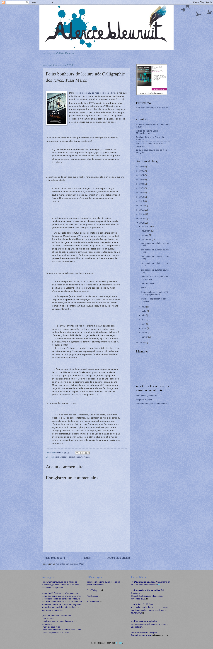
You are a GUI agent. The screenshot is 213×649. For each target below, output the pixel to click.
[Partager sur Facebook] (85, 452)
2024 (141, 175)
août (144, 307)
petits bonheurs (76, 457)
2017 (141, 205)
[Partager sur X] (82, 452)
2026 (141, 166)
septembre (147, 239)
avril (144, 324)
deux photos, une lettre (146, 395)
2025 (141, 171)
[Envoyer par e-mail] (76, 452)
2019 (141, 197)
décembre (146, 226)
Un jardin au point (144, 400)
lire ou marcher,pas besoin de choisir (152, 403)
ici (102, 590)
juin (143, 315)
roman (87, 457)
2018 (141, 201)
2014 (141, 218)
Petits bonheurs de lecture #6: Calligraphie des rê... (154, 293)
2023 (141, 179)
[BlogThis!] (79, 452)
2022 (141, 184)
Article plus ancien (118, 557)
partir (143, 288)
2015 (141, 214)
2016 (141, 210)
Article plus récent (54, 557)
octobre (145, 235)
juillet (144, 311)
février (145, 333)
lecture (64, 457)
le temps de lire (148, 283)
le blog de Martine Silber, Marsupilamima (147, 132)
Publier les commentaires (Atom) (70, 564)
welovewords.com (160, 635)
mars (144, 328)
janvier (145, 337)
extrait (57, 457)
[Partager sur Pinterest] (88, 452)
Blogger (119, 643)
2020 (141, 192)
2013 (141, 223)
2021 (141, 188)
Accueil (86, 557)
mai (144, 320)
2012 (141, 342)
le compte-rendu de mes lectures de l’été (95, 93)
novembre (146, 231)
